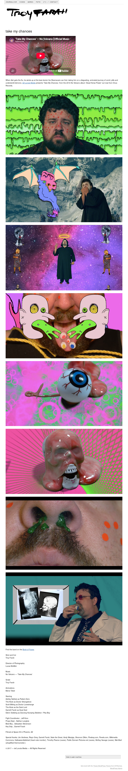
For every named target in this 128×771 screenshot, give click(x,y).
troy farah (64, 15)
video (22, 2)
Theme (108, 766)
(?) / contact (50, 2)
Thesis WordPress (99, 766)
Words (30, 2)
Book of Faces (28, 649)
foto (38, 2)
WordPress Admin (116, 768)
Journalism (11, 2)
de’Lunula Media (29, 83)
